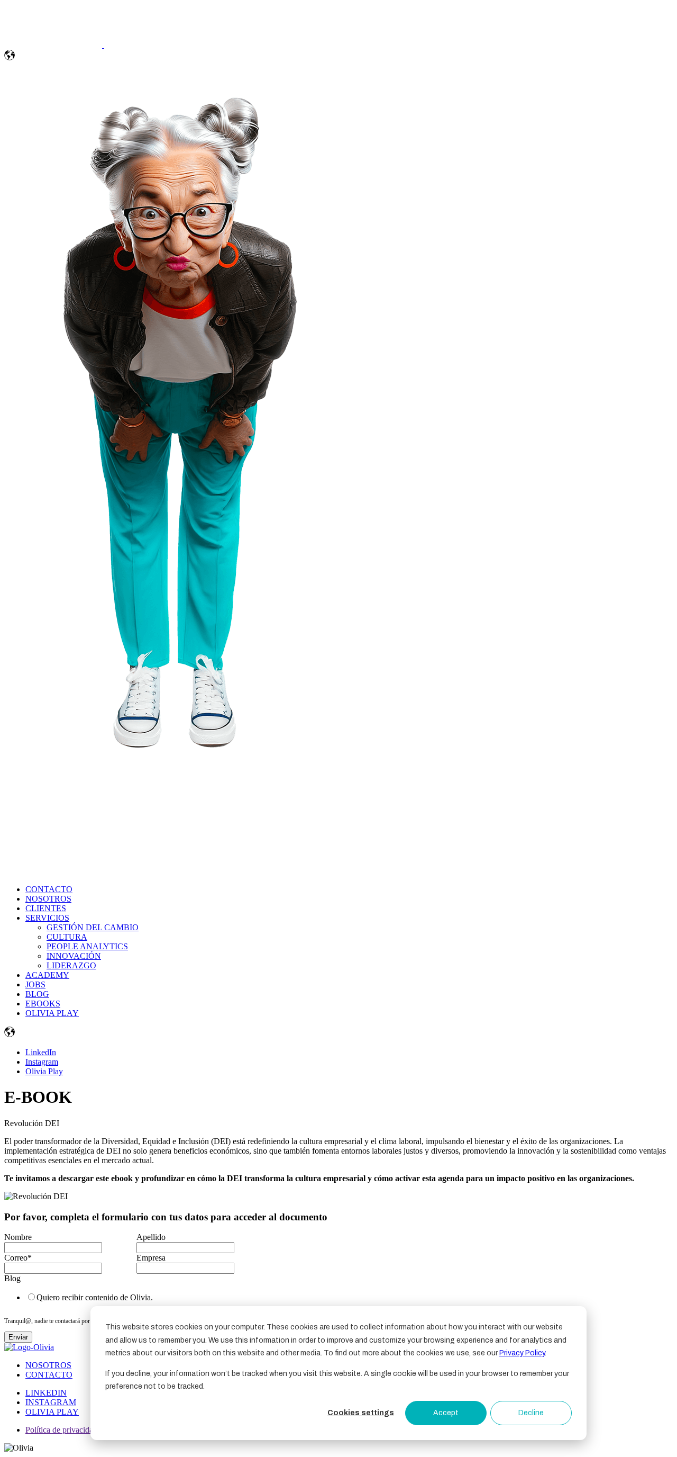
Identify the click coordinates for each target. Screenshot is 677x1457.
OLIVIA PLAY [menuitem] (52, 1013)
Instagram (41, 1061)
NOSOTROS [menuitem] (48, 898)
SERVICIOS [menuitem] (47, 917)
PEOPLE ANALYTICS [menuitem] (87, 946)
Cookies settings (360, 1413)
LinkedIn (40, 1052)
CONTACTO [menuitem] (48, 889)
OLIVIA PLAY (52, 1411)
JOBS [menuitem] (35, 984)
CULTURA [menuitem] (67, 936)
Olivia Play (44, 1071)
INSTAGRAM (50, 1402)
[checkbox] (134, 1297)
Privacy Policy (522, 1353)
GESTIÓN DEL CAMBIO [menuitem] (93, 927)
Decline (531, 1413)
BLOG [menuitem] (37, 994)
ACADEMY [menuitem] (47, 974)
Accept (446, 1413)
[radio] (144, 1297)
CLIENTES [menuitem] (45, 908)
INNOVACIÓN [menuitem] (74, 955)
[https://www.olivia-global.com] (54, 44)
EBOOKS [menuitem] (42, 1003)
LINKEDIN (46, 1392)
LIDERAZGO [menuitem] (71, 965)
